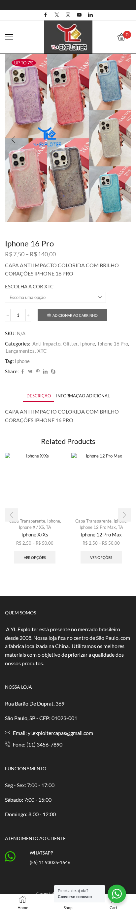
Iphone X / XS (31, 527)
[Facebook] (45, 15)
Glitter (70, 344)
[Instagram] (68, 15)
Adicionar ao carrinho (75, 315)
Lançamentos (20, 351)
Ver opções (35, 557)
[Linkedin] (90, 15)
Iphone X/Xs (34, 534)
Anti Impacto (46, 344)
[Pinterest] (38, 371)
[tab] (38, 396)
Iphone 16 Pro (113, 344)
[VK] (30, 371)
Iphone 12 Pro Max (98, 527)
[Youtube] (79, 15)
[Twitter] (56, 15)
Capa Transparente (27, 521)
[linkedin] (45, 371)
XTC (42, 351)
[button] (13, 139)
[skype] (52, 371)
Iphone (87, 344)
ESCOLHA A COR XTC (29, 286)
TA (48, 527)
